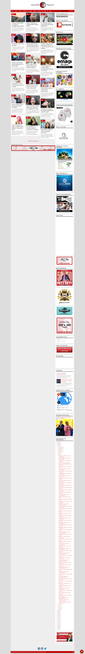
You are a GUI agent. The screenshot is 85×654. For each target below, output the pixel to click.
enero (59, 609)
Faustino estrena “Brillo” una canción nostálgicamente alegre (18, 24)
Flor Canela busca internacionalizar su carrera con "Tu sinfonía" (33, 128)
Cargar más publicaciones (33, 141)
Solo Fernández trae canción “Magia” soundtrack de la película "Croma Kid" (47, 68)
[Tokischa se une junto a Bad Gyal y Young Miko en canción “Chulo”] (48, 103)
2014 (58, 620)
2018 (58, 615)
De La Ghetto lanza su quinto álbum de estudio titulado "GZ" (47, 24)
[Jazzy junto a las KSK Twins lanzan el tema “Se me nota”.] (18, 78)
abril (59, 605)
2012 (58, 623)
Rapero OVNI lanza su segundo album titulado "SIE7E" (32, 24)
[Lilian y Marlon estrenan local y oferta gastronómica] (48, 82)
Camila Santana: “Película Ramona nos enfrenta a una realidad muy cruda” (33, 107)
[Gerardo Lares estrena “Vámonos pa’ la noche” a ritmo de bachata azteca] (33, 38)
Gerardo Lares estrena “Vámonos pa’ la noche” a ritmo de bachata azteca (33, 45)
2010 (58, 625)
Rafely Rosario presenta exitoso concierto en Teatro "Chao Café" (32, 87)
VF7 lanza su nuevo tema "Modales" (18, 44)
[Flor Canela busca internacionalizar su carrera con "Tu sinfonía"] (33, 121)
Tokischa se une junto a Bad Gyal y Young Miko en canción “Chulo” (47, 110)
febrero (59, 608)
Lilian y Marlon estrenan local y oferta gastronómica (47, 90)
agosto (59, 452)
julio (59, 453)
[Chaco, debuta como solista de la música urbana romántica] (33, 58)
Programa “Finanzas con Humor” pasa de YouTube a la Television (63, 418)
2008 (58, 628)
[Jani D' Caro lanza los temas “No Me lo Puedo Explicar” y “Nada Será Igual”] (18, 119)
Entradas (59, 339)
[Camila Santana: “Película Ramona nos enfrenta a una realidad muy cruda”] (33, 100)
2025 (58, 443)
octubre (59, 449)
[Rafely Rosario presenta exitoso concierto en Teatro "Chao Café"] (33, 79)
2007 (58, 629)
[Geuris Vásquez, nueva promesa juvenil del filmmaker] (18, 98)
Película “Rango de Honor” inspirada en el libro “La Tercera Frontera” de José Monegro (47, 46)
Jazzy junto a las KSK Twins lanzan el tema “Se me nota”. (18, 85)
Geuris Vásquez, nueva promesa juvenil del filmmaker (17, 106)
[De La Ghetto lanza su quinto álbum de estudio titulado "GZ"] (48, 17)
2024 (58, 444)
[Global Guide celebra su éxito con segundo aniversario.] (48, 124)
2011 (58, 624)
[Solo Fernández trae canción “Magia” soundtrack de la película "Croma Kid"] (48, 60)
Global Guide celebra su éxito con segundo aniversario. (47, 131)
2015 (58, 619)
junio (59, 454)
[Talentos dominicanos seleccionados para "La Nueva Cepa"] (18, 57)
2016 (58, 618)
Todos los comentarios (61, 341)
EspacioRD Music (59, 411)
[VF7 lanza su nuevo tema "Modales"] (18, 38)
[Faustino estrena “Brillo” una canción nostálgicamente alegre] (18, 17)
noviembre (60, 448)
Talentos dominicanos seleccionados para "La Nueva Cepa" (17, 64)
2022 (58, 610)
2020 (58, 613)
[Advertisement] (64, 235)
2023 (58, 445)
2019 (58, 614)
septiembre (60, 450)
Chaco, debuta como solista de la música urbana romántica (32, 66)
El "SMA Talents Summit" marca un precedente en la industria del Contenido (66, 380)
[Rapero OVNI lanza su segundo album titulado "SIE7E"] (33, 17)
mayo (59, 604)
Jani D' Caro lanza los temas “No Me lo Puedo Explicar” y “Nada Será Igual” (17, 127)
